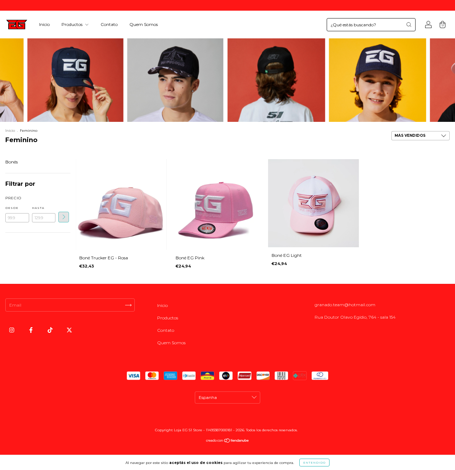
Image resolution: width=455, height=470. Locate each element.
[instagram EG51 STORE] (12, 330)
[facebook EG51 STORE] (31, 330)
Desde (11, 208)
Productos (72, 24)
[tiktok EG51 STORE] (51, 330)
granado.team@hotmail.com (345, 304)
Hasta (38, 208)
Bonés (11, 161)
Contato (109, 24)
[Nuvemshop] (227, 441)
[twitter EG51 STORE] (69, 330)
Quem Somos (143, 24)
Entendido (314, 462)
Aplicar (63, 217)
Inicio (44, 24)
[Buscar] (409, 24)
